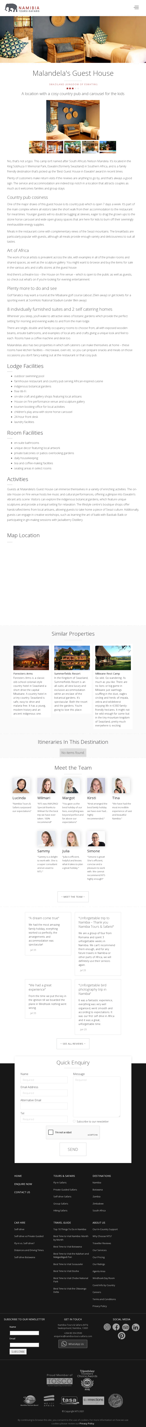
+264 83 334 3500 (73, 1333)
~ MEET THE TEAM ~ (73, 896)
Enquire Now (23, 1184)
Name (24, 1074)
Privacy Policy (87, 1423)
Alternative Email (30, 1100)
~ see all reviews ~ (73, 1043)
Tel (22, 1113)
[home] (24, 6)
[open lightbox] (73, 120)
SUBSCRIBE (18, 1351)
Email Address (29, 1087)
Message (79, 1074)
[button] (136, 7)
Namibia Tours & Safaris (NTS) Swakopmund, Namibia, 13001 (73, 1326)
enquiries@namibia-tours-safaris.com (73, 1336)
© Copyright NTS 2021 (73, 1411)
